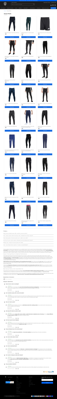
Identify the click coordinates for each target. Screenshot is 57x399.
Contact (17, 381)
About (30, 378)
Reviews (30, 381)
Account (17, 378)
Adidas (40, 261)
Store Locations (14, 2)
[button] (16, 291)
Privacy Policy (18, 384)
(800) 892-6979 (53, 2)
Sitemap (17, 390)
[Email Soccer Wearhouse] (9, 379)
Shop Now (12, 37)
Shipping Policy (18, 387)
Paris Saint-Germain (46, 271)
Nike (42, 261)
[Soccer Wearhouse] (5, 4)
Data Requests (18, 391)
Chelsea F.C (40, 271)
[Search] (34, 4)
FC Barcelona (35, 271)
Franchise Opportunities (32, 384)
